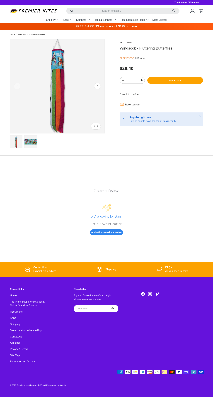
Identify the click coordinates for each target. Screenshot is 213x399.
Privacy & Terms (19, 349)
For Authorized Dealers (23, 361)
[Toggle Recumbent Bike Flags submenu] (147, 20)
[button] (201, 10)
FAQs (13, 318)
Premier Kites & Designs (27, 385)
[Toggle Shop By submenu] (58, 20)
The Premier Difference (186, 2)
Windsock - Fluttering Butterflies (31, 34)
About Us (15, 343)
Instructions (16, 311)
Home (12, 34)
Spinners (81, 20)
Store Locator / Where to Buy (26, 330)
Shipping (15, 324)
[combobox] (122, 11)
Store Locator (159, 20)
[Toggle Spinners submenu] (88, 20)
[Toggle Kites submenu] (71, 20)
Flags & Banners (103, 20)
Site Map (15, 355)
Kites (66, 20)
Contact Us (16, 336)
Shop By (51, 20)
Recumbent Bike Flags (132, 20)
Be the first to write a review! (106, 232)
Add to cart (175, 80)
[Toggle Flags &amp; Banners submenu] (114, 20)
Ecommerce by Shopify (56, 385)
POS (40, 385)
